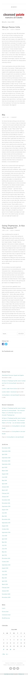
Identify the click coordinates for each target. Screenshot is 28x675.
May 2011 (4, 552)
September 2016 (6, 506)
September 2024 (6, 451)
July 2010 (4, 571)
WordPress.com (20, 664)
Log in (3, 608)
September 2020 (6, 464)
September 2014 (6, 532)
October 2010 (5, 561)
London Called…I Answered (9, 392)
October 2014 (5, 529)
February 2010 (5, 587)
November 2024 (6, 448)
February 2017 (5, 493)
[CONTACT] (17, 668)
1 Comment (14, 117)
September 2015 (6, 522)
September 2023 (6, 457)
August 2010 (5, 568)
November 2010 (6, 558)
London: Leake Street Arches (9, 388)
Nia (3, 114)
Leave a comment (15, 29)
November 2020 (6, 461)
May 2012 (4, 542)
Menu (15, 7)
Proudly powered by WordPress (14, 663)
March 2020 (5, 470)
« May (3, 654)
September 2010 (6, 565)
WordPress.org (6, 618)
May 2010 (4, 578)
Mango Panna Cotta (11, 27)
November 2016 (6, 503)
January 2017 (5, 496)
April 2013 (4, 539)
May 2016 (4, 516)
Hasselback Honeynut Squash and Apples (13, 375)
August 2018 (5, 474)
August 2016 (5, 509)
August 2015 (5, 526)
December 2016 (6, 500)
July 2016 (4, 513)
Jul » (7, 654)
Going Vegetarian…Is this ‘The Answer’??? (13, 226)
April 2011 (4, 555)
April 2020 (4, 467)
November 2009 (6, 597)
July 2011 (4, 545)
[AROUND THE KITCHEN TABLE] (14, 668)
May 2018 (4, 480)
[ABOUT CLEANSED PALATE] (10, 668)
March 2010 (5, 584)
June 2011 (4, 548)
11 (21, 639)
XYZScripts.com (21, 674)
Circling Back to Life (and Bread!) (10, 395)
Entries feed (5, 611)
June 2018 (4, 477)
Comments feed (6, 614)
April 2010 (4, 581)
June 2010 (4, 574)
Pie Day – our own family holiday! (16, 422)
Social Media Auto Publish (8, 674)
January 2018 (5, 487)
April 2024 (4, 454)
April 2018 (4, 483)
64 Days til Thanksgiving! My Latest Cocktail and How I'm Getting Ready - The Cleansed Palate (13, 410)
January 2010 (5, 591)
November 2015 (6, 519)
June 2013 (4, 535)
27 (3, 649)
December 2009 (6, 594)
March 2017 (5, 490)
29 (10, 649)
